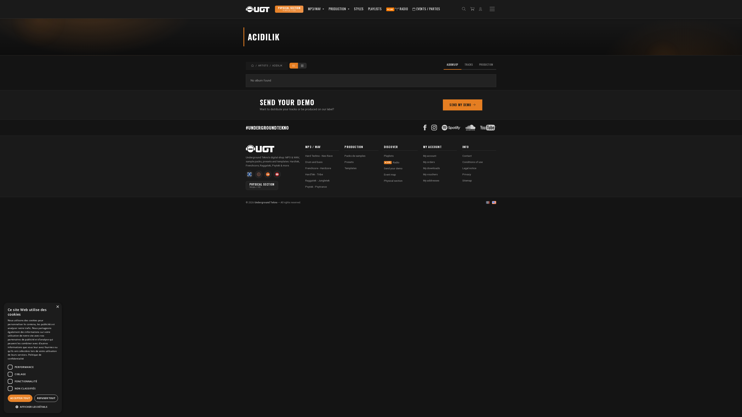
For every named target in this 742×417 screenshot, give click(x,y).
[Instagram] (434, 128)
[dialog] (33, 358)
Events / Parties (427, 9)
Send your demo (393, 168)
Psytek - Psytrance (316, 186)
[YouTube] (488, 128)
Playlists (375, 9)
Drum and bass (313, 162)
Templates (351, 168)
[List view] (293, 66)
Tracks (469, 64)
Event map (390, 174)
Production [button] (338, 9)
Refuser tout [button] (46, 398)
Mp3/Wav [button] (315, 9)
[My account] (480, 9)
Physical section (393, 180)
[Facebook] (425, 128)
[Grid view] (302, 66)
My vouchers (430, 174)
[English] (494, 202)
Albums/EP (452, 64)
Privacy (466, 174)
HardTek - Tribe (314, 174)
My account (429, 155)
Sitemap (467, 180)
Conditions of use (472, 162)
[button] (33, 406)
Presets (349, 162)
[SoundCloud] (470, 128)
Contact (467, 155)
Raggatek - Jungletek (317, 180)
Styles (358, 9)
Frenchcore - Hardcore (318, 168)
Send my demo (460, 105)
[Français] (488, 202)
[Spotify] (451, 128)
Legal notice (469, 168)
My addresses (431, 180)
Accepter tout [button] (20, 398)
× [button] (57, 306)
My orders (429, 162)
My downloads (431, 168)
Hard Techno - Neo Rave (319, 155)
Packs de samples (355, 155)
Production (486, 64)
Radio (398, 9)
